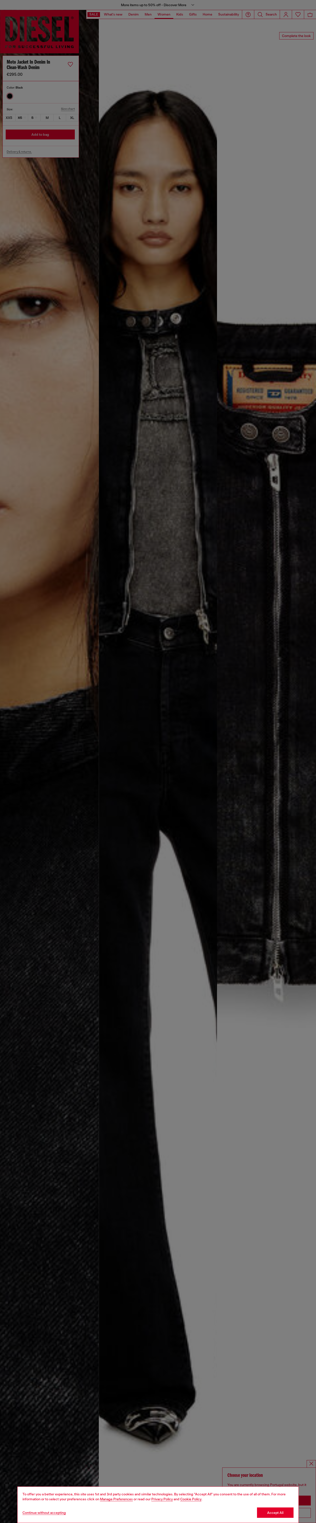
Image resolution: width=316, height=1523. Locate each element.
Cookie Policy (190, 1499)
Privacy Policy (162, 1499)
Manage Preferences (116, 1499)
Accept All (275, 1513)
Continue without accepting (44, 1513)
